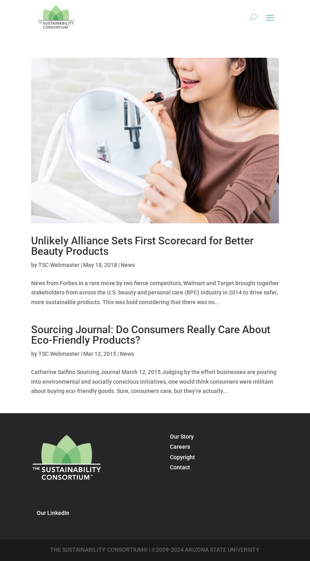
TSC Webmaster (59, 265)
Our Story (182, 436)
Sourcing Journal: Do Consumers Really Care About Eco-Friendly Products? (150, 335)
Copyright (182, 457)
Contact (180, 467)
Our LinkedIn (53, 513)
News (128, 265)
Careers (180, 446)
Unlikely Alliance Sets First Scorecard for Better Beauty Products (142, 246)
